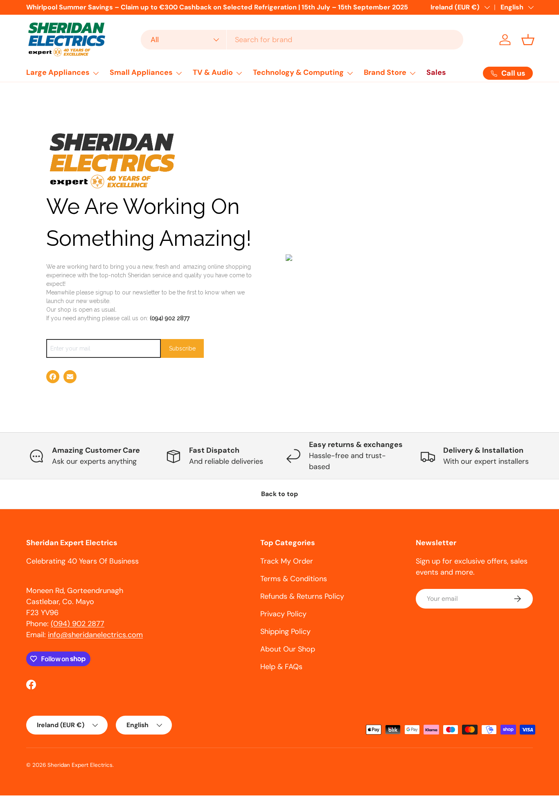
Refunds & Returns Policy (302, 596)
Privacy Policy (283, 614)
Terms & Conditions (293, 579)
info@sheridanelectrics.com (95, 635)
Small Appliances (141, 72)
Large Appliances (58, 72)
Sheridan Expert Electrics (80, 765)
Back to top (279, 494)
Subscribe (182, 348)
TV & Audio (213, 72)
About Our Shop (287, 649)
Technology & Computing (298, 72)
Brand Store (385, 72)
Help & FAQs (281, 667)
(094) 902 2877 (169, 318)
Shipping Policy (285, 631)
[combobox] (302, 39)
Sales (436, 72)
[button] (528, 40)
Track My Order (286, 561)
